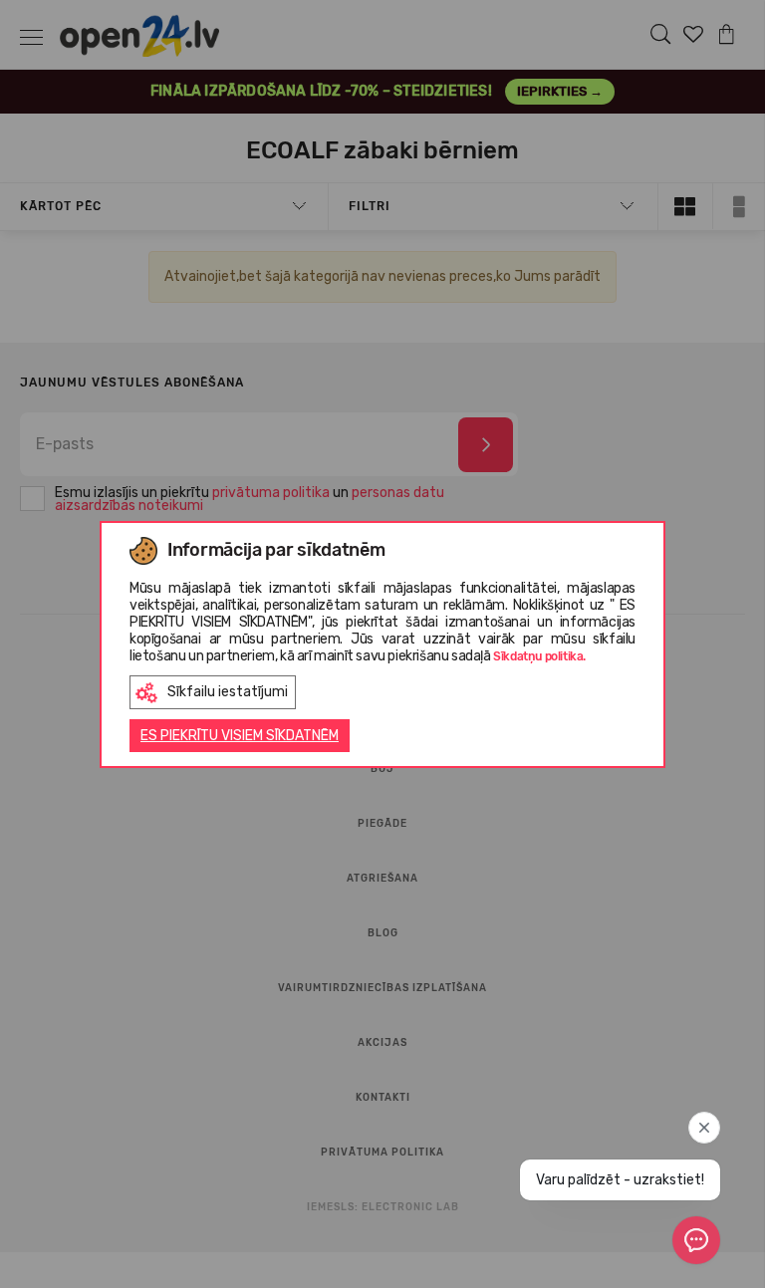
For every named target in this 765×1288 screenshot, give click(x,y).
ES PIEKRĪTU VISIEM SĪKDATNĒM (239, 735)
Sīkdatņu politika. (539, 656)
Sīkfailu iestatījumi (227, 691)
